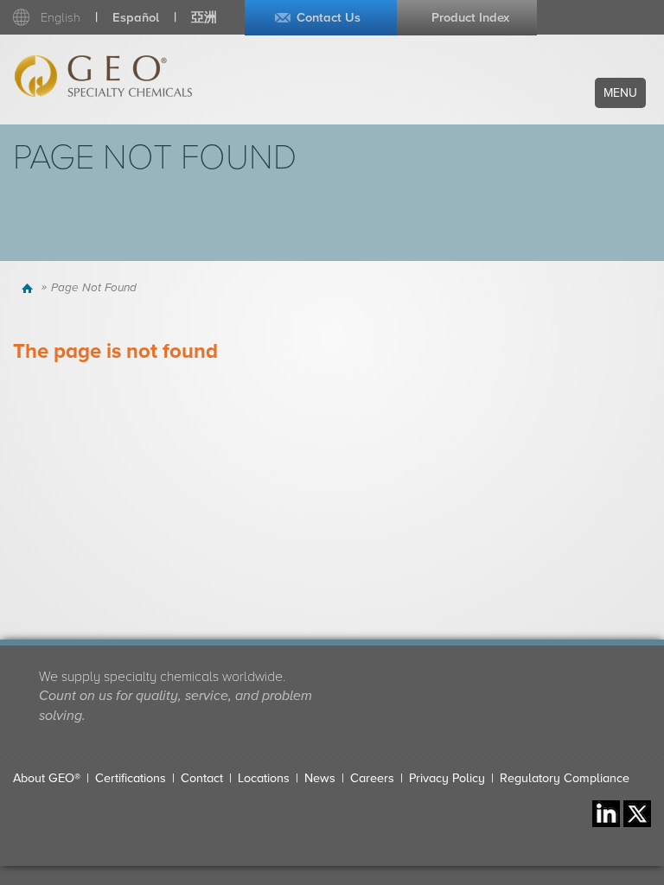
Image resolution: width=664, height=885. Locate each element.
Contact (202, 778)
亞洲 (204, 17)
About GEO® (46, 778)
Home (29, 288)
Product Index (470, 17)
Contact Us (329, 17)
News (319, 778)
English (60, 17)
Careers (372, 778)
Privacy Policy (447, 778)
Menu (620, 93)
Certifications (130, 778)
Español (135, 17)
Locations (264, 778)
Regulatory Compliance (564, 778)
